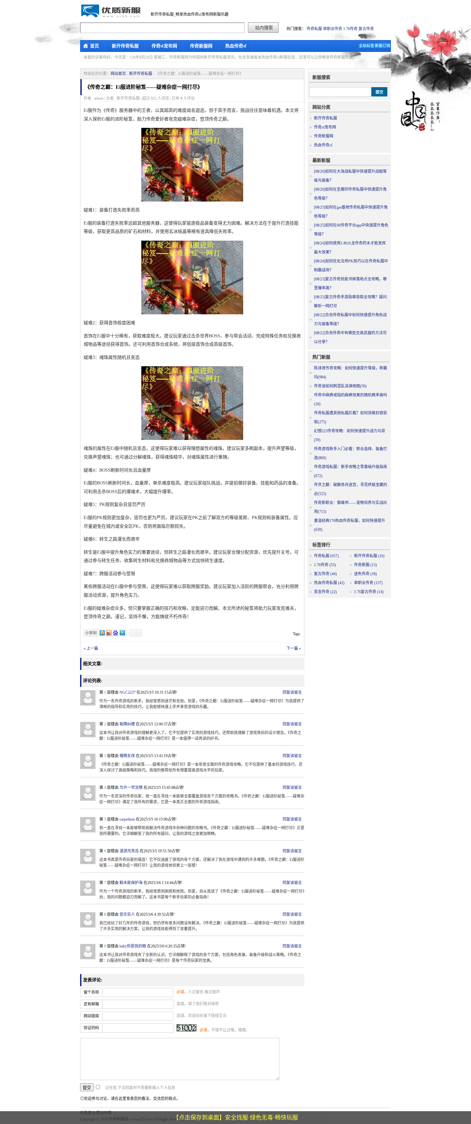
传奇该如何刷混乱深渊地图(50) (340, 386)
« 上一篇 (91, 648)
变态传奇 (325, 592)
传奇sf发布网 (164, 46)
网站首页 (118, 73)
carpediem (127, 819)
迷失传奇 (365, 574)
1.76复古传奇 (369, 592)
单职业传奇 (332, 29)
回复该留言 (292, 692)
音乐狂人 (127, 914)
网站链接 (91, 1016)
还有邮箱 (91, 1004)
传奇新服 (365, 565)
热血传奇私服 (329, 583)
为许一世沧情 (131, 787)
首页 (94, 46)
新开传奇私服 (125, 46)
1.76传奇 (350, 29)
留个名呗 (91, 992)
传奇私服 (314, 29)
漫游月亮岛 (129, 851)
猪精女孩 (127, 756)
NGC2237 (128, 692)
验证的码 (91, 1028)
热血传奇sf (235, 46)
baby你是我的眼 (133, 946)
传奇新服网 (201, 46)
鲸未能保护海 (131, 882)
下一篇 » (293, 648)
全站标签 (366, 46)
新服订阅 (382, 46)
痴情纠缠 (127, 724)
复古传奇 (366, 29)
